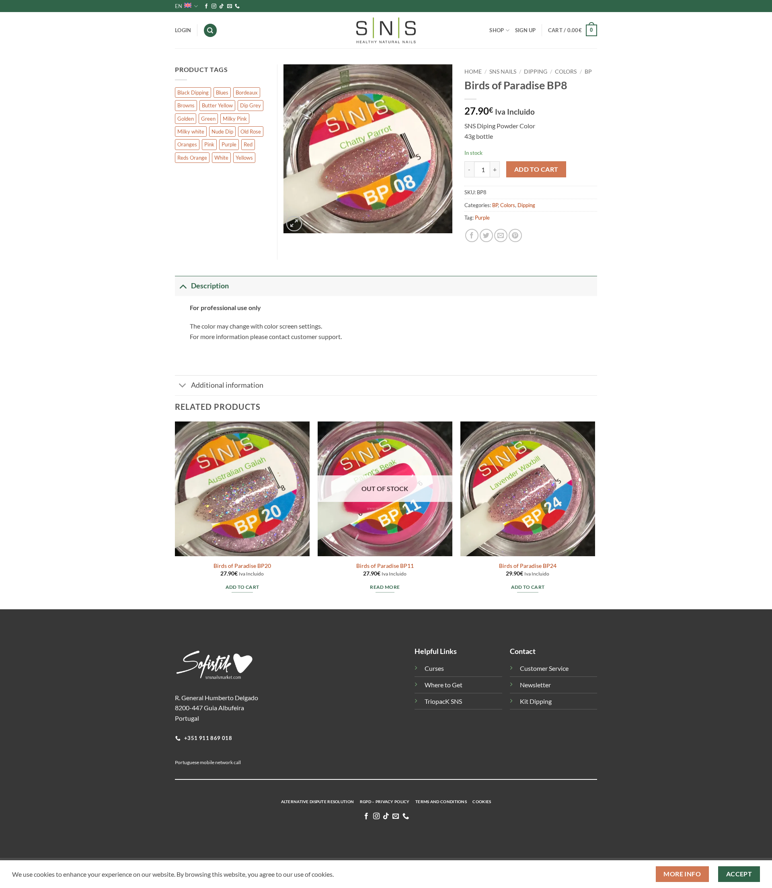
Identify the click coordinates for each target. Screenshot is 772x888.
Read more (385, 587)
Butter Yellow (217, 105)
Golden (185, 118)
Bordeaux (247, 92)
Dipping (535, 71)
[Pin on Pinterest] (515, 235)
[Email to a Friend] (500, 235)
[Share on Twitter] (486, 235)
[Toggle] (183, 285)
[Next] (595, 514)
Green (208, 118)
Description (210, 286)
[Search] (210, 30)
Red (248, 144)
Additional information (227, 385)
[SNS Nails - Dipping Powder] (386, 30)
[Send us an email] (229, 6)
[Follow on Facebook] (206, 6)
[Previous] (175, 514)
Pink (209, 144)
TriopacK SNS (443, 701)
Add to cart (536, 169)
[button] (572, 30)
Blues (222, 92)
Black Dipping (193, 92)
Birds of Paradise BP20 (242, 565)
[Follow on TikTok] (221, 6)
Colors (566, 71)
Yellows (244, 157)
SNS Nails (502, 71)
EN (178, 6)
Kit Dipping (536, 701)
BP (588, 71)
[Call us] (237, 6)
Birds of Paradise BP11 (385, 565)
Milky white (190, 131)
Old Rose (250, 131)
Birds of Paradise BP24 (527, 565)
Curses (434, 668)
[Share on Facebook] (471, 235)
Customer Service (544, 668)
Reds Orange (192, 157)
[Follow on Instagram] (213, 6)
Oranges (187, 144)
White (221, 157)
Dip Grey (250, 105)
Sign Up (525, 30)
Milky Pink (235, 118)
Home (473, 71)
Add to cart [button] (242, 587)
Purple (482, 217)
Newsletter (535, 685)
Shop (496, 30)
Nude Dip (222, 131)
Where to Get (443, 685)
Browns (186, 105)
